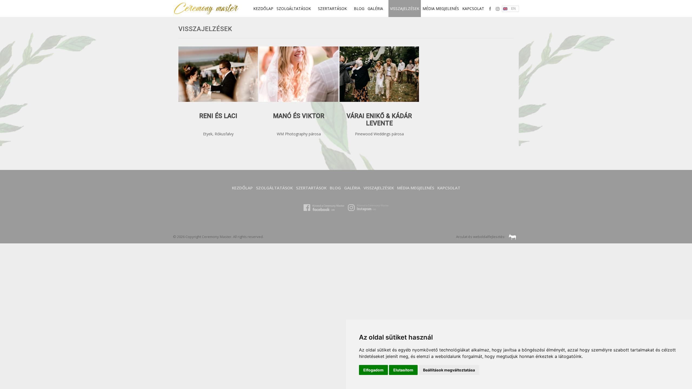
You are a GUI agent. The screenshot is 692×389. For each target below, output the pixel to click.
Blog (359, 8)
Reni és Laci (218, 116)
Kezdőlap (263, 8)
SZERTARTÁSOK (333, 8)
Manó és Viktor (298, 116)
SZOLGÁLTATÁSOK (294, 8)
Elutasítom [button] (403, 370)
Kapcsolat (473, 8)
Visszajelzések (404, 8)
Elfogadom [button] (373, 370)
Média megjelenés (440, 8)
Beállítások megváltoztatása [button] (449, 370)
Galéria (376, 8)
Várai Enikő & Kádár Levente (379, 119)
